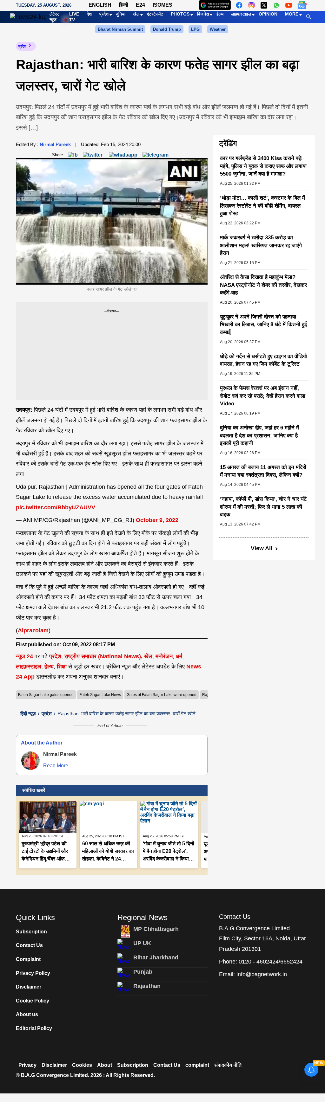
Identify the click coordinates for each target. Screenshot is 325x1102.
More (291, 13)
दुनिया (120, 13)
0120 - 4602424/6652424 (270, 961)
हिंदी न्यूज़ (28, 713)
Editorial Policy (34, 1028)
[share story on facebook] (73, 154)
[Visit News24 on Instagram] (251, 5)
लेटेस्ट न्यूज (55, 16)
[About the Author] (30, 760)
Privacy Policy (33, 973)
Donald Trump (167, 29)
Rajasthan (147, 986)
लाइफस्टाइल (241, 13)
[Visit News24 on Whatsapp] (276, 5)
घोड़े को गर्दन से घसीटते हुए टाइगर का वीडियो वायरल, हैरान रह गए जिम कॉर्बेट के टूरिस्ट (263, 360)
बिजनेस (203, 13)
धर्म (179, 656)
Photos (180, 13)
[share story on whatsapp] (123, 154)
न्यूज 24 (25, 656)
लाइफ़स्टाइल (28, 666)
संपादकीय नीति (228, 1065)
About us (27, 1014)
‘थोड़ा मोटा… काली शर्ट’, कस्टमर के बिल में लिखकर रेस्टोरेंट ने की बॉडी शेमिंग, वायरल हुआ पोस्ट (262, 205)
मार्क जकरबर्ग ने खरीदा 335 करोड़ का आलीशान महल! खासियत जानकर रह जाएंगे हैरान (261, 245)
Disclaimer (28, 986)
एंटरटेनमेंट (155, 13)
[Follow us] (302, 5)
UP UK (142, 943)
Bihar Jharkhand (155, 957)
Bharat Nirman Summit (120, 29)
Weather (218, 29)
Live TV (74, 16)
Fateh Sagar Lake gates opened (46, 695)
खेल (136, 13)
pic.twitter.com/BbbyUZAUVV (55, 507)
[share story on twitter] (93, 154)
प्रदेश (104, 13)
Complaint (28, 959)
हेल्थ (219, 13)
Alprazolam (33, 630)
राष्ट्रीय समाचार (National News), (103, 656)
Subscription (31, 931)
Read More (55, 765)
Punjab (142, 972)
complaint (197, 1065)
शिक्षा (62, 666)
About (104, 1065)
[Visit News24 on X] (264, 5)
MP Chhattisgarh (156, 929)
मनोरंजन (164, 656)
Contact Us (29, 945)
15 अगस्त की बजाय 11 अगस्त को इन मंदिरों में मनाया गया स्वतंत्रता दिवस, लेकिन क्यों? (263, 471)
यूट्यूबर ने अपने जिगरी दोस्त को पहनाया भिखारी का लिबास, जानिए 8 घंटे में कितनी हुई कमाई (263, 324)
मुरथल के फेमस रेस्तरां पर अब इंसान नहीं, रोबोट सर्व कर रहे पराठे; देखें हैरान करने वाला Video (262, 396)
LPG (195, 29)
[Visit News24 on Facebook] (239, 5)
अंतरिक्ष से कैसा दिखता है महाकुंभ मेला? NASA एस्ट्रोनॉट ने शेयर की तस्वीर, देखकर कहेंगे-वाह (263, 285)
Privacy (27, 1065)
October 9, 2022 (157, 520)
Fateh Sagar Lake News (100, 695)
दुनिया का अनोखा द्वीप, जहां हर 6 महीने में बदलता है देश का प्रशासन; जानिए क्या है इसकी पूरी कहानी (259, 435)
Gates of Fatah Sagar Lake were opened (161, 695)
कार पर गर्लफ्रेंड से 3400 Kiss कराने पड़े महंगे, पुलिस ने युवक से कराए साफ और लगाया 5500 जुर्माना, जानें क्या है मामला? (263, 166)
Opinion (268, 13)
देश (89, 13)
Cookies (82, 1065)
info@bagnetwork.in (261, 974)
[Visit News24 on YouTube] (289, 5)
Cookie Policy (32, 1000)
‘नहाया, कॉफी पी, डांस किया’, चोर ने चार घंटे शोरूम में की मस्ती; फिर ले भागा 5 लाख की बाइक (263, 507)
